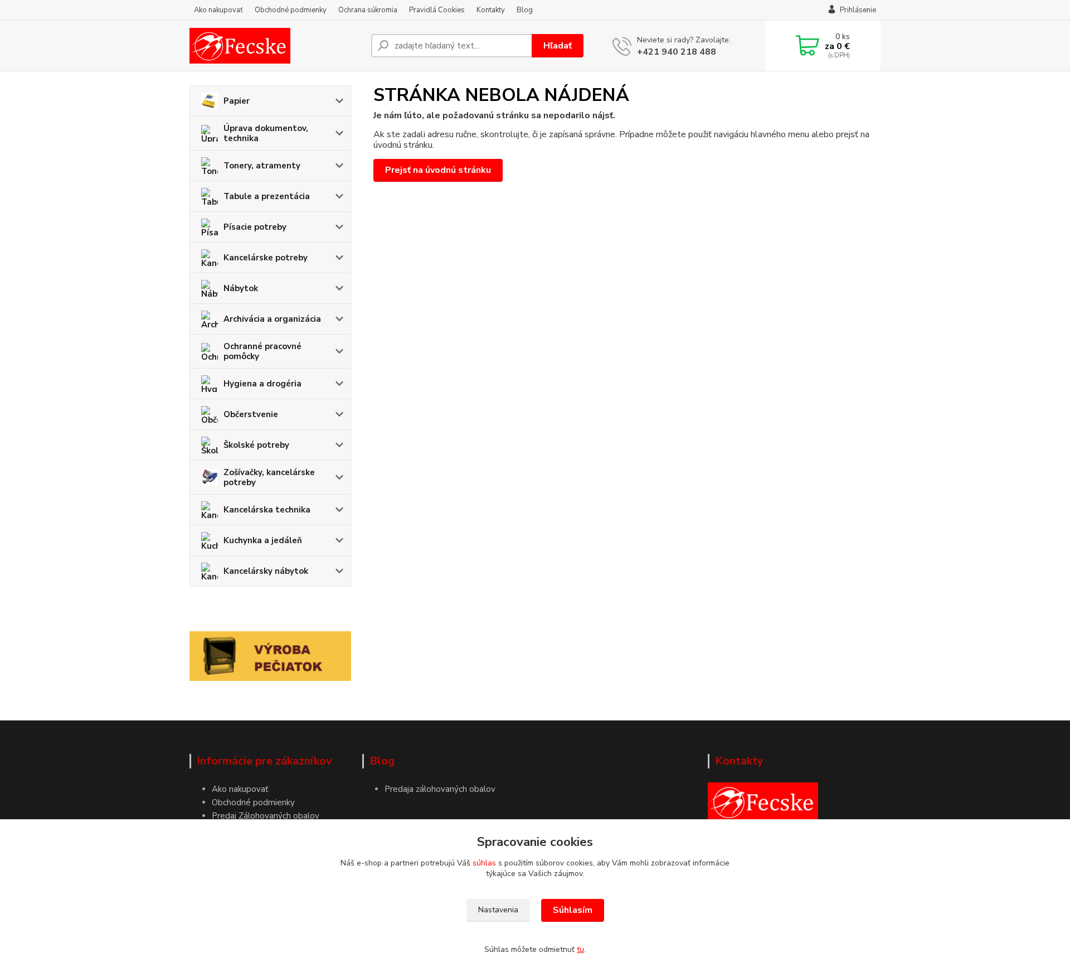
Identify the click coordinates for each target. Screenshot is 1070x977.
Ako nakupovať (218, 10)
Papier (236, 101)
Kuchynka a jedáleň (262, 540)
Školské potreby (256, 445)
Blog (525, 10)
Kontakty (490, 10)
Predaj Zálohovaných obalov (265, 815)
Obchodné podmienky (291, 10)
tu (580, 949)
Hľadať (557, 46)
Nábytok (240, 288)
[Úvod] (275, 46)
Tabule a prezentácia (266, 196)
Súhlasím (572, 910)
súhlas (484, 863)
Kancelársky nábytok (265, 571)
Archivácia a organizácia (272, 319)
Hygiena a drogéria (262, 383)
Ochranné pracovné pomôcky (262, 351)
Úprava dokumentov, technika (265, 133)
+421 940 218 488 (676, 52)
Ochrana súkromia (367, 10)
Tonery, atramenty (261, 165)
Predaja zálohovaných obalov (440, 789)
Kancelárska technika (266, 509)
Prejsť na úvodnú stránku (438, 170)
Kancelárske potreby (265, 257)
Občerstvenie (250, 414)
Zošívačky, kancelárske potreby (269, 477)
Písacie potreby (254, 227)
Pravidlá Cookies (437, 10)
